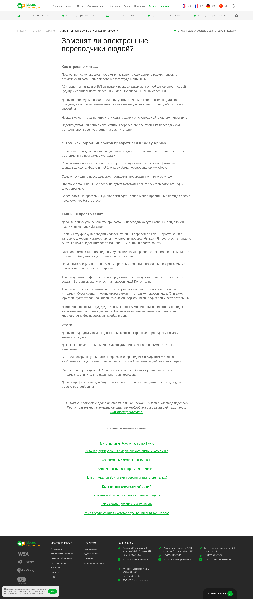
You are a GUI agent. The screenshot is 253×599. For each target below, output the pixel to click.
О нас (80, 6)
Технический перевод (61, 558)
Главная (57, 6)
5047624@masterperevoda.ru (137, 559)
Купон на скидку (91, 549)
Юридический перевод (62, 554)
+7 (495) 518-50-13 (85, 16)
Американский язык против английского (126, 469)
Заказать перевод (159, 6)
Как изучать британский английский (126, 504)
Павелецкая (27, 16)
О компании (56, 549)
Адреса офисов (91, 554)
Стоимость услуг (96, 6)
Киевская (114, 16)
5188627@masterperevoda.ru (218, 559)
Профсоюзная (158, 16)
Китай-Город (71, 16)
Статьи (37, 30)
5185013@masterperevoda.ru (177, 559)
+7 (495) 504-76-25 (173, 16)
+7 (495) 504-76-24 (41, 16)
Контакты (115, 6)
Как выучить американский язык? (126, 486)
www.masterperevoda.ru (126, 412)
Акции (127, 6)
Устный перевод (59, 563)
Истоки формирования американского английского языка (126, 451)
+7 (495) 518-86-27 (127, 16)
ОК (52, 591)
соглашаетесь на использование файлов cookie (25, 593)
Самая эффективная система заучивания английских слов (126, 513)
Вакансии (139, 6)
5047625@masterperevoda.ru (137, 580)
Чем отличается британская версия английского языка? (126, 477)
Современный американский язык (126, 460)
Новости (55, 572)
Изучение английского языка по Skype (126, 443)
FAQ (53, 577)
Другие (50, 30)
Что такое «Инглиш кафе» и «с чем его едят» (126, 495)
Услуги (69, 6)
